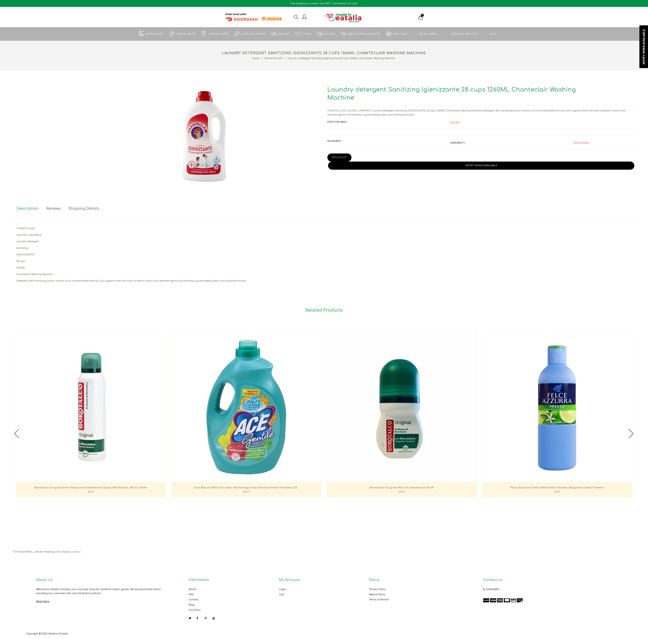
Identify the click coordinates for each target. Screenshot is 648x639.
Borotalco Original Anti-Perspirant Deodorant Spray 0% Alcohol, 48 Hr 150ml (91, 487)
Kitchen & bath (274, 58)
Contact (194, 599)
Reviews (53, 208)
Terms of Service (378, 599)
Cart (281, 594)
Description (28, 208)
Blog (191, 605)
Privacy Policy (377, 589)
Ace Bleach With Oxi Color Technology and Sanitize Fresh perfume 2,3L (246, 487)
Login (282, 589)
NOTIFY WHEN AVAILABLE (481, 165)
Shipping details (83, 208)
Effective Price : (337, 122)
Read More (42, 601)
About (192, 589)
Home (255, 58)
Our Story (195, 610)
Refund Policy (377, 594)
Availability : (458, 143)
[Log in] (304, 17)
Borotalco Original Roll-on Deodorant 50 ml (402, 487)
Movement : (334, 141)
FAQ (191, 594)
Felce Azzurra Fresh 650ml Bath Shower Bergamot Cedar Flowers (557, 487)
